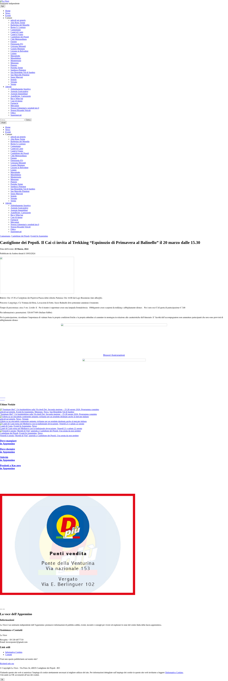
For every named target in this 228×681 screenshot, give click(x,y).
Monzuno (15, 63)
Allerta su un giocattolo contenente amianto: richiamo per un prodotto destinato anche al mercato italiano (43, 421)
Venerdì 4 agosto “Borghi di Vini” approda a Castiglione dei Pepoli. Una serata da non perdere (39, 435)
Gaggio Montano (18, 49)
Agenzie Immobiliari (19, 94)
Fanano (14, 41)
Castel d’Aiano (17, 34)
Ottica (13, 113)
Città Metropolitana (19, 39)
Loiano (13, 53)
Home (7, 11)
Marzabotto (15, 56)
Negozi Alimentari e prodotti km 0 (25, 108)
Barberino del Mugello (20, 25)
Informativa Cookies (13, 652)
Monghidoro (16, 58)
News (7, 13)
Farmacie (14, 103)
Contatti (8, 654)
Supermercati (16, 115)
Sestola (13, 79)
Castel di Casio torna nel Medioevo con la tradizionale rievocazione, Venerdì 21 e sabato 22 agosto (41, 428)
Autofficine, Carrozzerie (21, 96)
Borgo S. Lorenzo (18, 27)
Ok (2, 680)
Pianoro (14, 65)
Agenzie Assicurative (19, 91)
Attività (8, 87)
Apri (2, 6)
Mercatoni (15, 105)
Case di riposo (16, 101)
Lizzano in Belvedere (19, 51)
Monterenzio (16, 60)
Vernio (13, 84)
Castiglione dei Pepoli (20, 37)
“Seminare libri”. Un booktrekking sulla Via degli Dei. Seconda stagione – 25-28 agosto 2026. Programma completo (48, 414)
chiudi (3, 123)
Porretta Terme (17, 68)
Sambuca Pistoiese (18, 70)
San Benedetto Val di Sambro (23, 72)
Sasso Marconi (17, 77)
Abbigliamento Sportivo (21, 89)
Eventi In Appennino (39, 236)
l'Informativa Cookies (174, 672)
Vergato (14, 82)
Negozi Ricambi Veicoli (20, 110)
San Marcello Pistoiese (20, 75)
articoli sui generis (18, 20)
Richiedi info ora (7, 663)
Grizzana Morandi (18, 46)
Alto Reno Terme (18, 22)
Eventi (8, 15)
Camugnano (16, 30)
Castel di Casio (17, 32)
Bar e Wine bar (17, 98)
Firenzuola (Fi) (17, 44)
